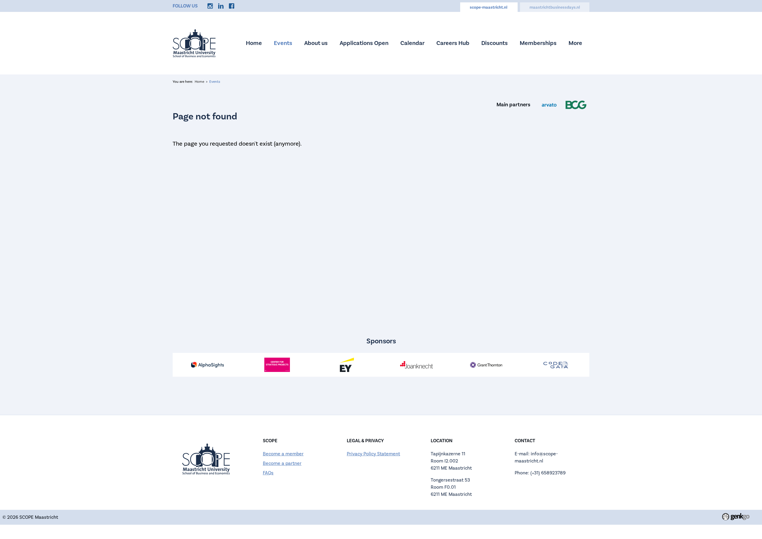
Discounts (494, 43)
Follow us (185, 6)
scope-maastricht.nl (489, 7)
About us (316, 43)
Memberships (538, 43)
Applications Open (364, 43)
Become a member (283, 454)
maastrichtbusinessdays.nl (555, 7)
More (575, 43)
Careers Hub (452, 43)
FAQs (268, 473)
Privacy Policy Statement (373, 454)
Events (283, 43)
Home (254, 43)
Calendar (412, 43)
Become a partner (282, 463)
